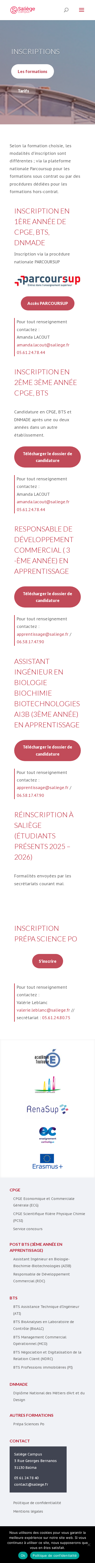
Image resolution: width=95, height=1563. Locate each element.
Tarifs (23, 90)
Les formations (32, 71)
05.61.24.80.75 (56, 1017)
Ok (23, 1555)
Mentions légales (28, 1511)
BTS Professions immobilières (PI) (43, 1367)
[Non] (88, 1544)
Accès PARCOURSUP (47, 303)
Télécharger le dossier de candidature (47, 457)
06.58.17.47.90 (30, 641)
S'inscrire (47, 961)
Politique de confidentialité (37, 1503)
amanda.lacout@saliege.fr (43, 344)
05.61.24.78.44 (31, 352)
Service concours (28, 1229)
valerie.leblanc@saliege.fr (43, 1010)
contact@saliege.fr (31, 1484)
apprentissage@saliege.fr (42, 634)
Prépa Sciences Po (28, 1424)
